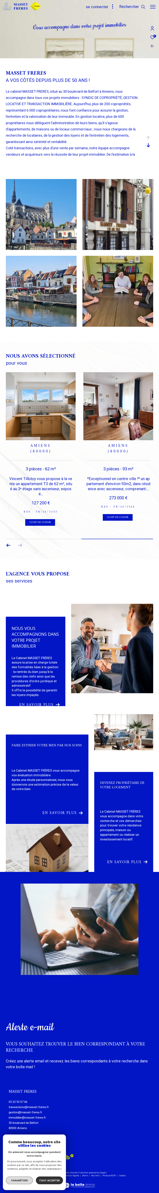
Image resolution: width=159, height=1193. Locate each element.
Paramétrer (19, 1180)
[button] (20, 545)
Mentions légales (72, 1176)
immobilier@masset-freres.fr (27, 1117)
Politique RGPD (109, 1176)
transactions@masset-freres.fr (29, 1107)
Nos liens (95, 1176)
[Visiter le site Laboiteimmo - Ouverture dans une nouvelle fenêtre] (79, 1183)
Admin (85, 1176)
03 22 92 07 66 (18, 1102)
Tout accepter (49, 1180)
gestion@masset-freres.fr (25, 1112)
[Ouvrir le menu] (153, 7)
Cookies (122, 1176)
